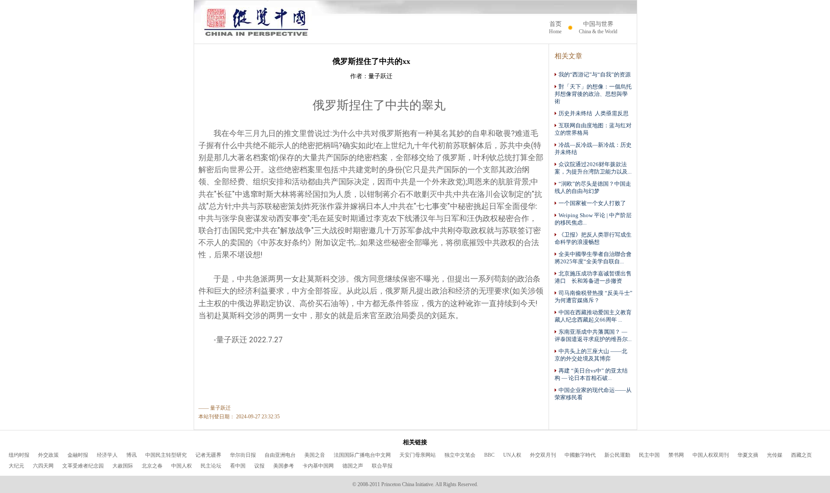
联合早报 (382, 466)
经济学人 (107, 455)
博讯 (131, 455)
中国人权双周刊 (711, 455)
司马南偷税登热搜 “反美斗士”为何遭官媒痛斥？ (593, 296)
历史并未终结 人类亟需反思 (594, 114)
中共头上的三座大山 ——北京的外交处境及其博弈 (591, 355)
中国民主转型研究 (166, 455)
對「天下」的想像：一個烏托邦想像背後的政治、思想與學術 (593, 94)
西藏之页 (801, 455)
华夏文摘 (747, 455)
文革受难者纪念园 (83, 466)
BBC (489, 455)
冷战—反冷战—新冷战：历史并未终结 (593, 148)
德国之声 (352, 466)
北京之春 (152, 466)
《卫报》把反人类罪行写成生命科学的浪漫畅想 (593, 238)
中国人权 (181, 466)
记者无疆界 (208, 455)
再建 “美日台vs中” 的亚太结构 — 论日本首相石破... (591, 374)
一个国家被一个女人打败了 (592, 203)
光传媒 (774, 455)
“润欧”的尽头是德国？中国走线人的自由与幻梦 (593, 187)
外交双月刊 (543, 455)
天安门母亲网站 (417, 455)
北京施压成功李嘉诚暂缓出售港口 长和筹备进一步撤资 (593, 277)
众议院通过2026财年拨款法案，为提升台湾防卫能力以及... (593, 168)
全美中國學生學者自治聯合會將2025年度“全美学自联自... (593, 258)
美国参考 (283, 466)
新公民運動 (617, 455)
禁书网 (676, 455)
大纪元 (16, 466)
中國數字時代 (580, 455)
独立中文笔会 (460, 455)
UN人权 (512, 455)
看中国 (238, 466)
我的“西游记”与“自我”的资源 (595, 75)
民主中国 (649, 455)
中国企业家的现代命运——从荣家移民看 (593, 394)
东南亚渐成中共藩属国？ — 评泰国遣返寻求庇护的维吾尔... (593, 335)
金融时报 (77, 455)
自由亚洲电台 (280, 455)
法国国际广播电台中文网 (362, 455)
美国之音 (314, 455)
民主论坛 (211, 466)
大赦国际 (122, 466)
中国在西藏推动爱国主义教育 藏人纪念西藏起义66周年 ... (593, 316)
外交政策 (48, 455)
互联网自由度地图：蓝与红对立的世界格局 (593, 129)
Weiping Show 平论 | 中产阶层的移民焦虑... (593, 219)
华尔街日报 (243, 455)
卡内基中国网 (318, 466)
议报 (259, 466)
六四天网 (43, 466)
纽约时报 (19, 455)
